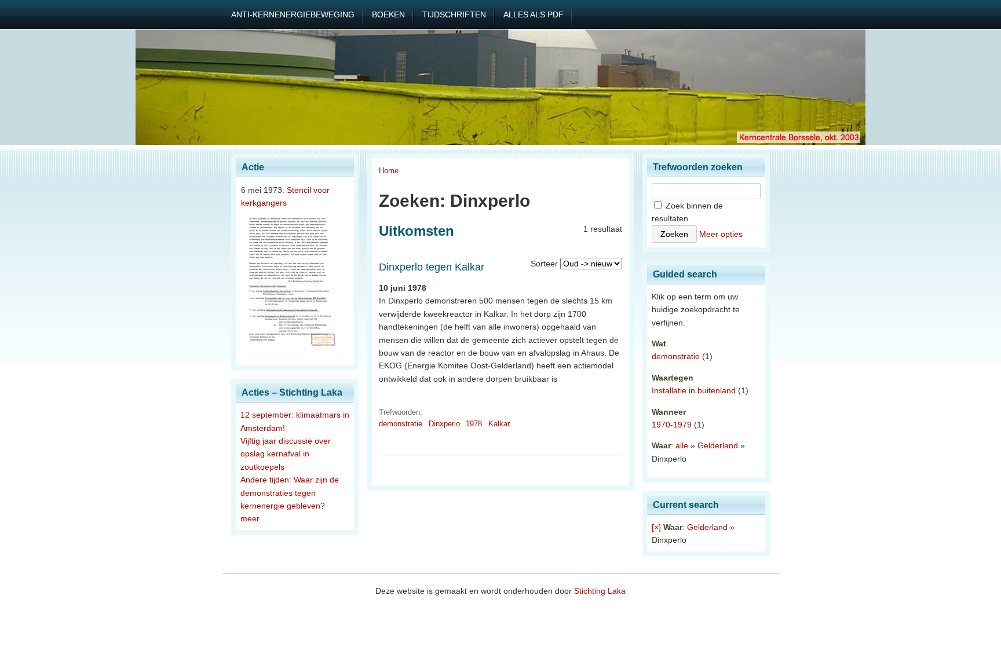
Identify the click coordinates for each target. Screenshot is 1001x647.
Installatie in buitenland (694, 390)
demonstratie (400, 423)
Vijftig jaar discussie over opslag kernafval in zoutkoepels (285, 453)
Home (389, 170)
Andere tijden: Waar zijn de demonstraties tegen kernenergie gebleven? (289, 492)
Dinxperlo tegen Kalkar (431, 267)
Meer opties (721, 234)
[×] (656, 527)
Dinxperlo (444, 423)
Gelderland (717, 445)
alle (681, 445)
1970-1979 (672, 424)
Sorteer (544, 263)
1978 (474, 423)
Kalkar (499, 423)
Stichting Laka (600, 590)
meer (250, 518)
